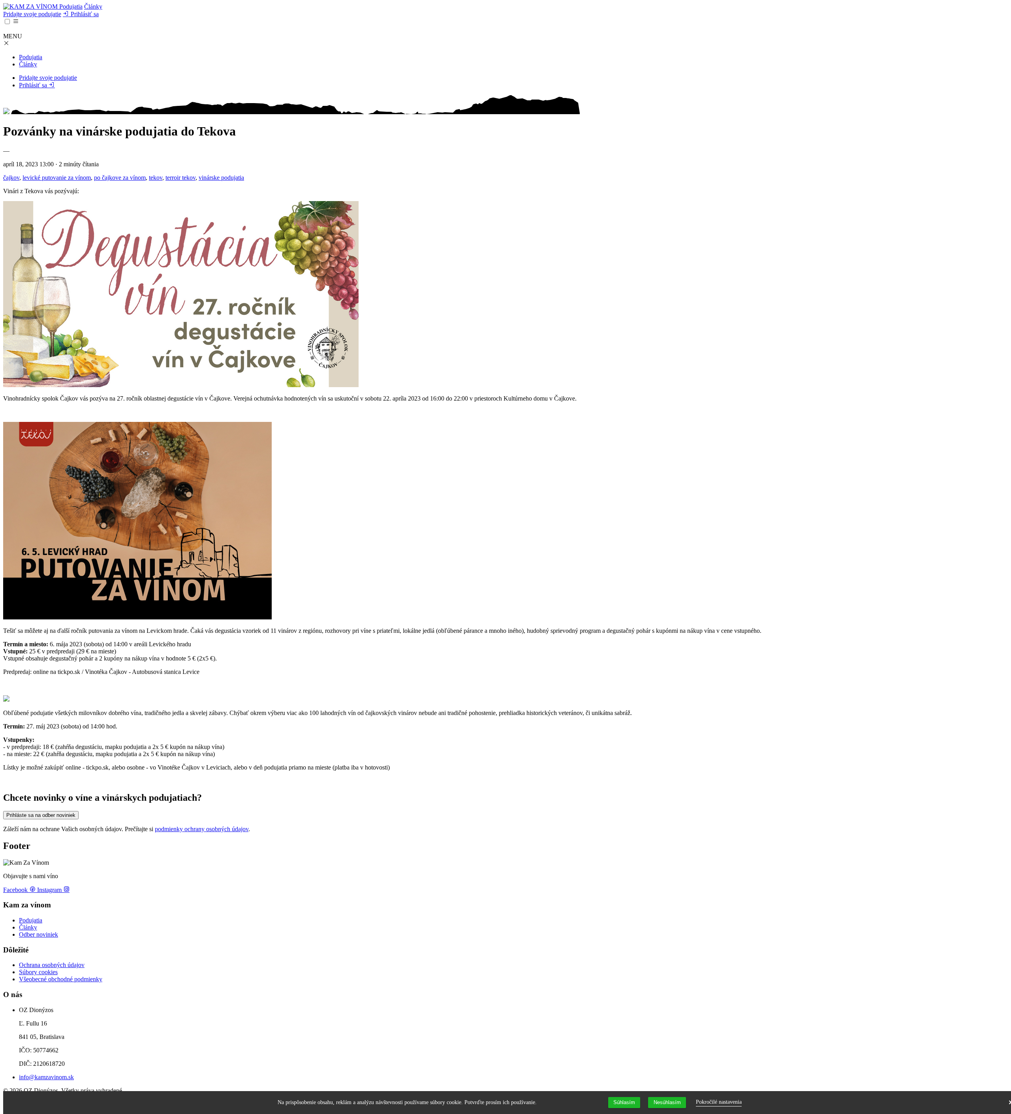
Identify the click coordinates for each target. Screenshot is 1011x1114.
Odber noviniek (38, 934)
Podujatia (71, 6)
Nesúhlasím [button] (667, 1102)
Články (93, 6)
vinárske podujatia (221, 177)
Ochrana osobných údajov (52, 965)
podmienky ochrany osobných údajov (201, 829)
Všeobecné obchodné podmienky (60, 979)
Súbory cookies (38, 972)
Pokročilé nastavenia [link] (719, 1102)
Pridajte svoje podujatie (32, 14)
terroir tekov (180, 177)
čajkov (11, 177)
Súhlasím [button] (624, 1102)
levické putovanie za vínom (57, 177)
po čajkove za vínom (120, 177)
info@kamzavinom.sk (46, 1077)
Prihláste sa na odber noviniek (40, 815)
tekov (155, 177)
